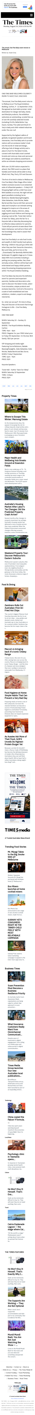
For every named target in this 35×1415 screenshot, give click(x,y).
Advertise (9, 1367)
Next (26, 386)
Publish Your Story (11, 1376)
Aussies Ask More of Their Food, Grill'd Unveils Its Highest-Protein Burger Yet (16, 740)
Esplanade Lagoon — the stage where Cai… (16, 1227)
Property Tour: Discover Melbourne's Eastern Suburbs (16, 556)
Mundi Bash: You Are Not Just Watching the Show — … (14, 1339)
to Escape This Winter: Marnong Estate (16, 418)
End (30, 386)
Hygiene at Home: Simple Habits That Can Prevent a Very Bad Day (16, 695)
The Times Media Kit (25, 1370)
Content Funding (11, 1373)
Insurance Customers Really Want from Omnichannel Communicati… (16, 1029)
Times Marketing (24, 1376)
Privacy (15, 1370)
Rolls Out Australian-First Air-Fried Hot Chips (14, 608)
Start (3, 386)
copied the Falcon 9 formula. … (16, 1120)
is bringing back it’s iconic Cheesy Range (15, 652)
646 (21, 386)
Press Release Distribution (17, 1398)
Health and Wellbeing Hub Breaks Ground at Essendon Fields (15, 461)
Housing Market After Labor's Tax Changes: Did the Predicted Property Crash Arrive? (15, 509)
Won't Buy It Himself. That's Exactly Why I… (15, 1271)
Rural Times (24, 1378)
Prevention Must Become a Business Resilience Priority (16, 989)
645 (17, 386)
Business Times (13, 1378)
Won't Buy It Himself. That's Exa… (15, 1192)
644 (13, 386)
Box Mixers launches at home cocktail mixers (16, 889)
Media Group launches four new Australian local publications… (15, 1070)
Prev (9, 386)
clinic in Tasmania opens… (16, 1157)
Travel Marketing (24, 1373)
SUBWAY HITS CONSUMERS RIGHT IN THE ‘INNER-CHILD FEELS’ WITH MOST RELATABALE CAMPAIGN (15, 928)
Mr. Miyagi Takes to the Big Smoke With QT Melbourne (16, 855)
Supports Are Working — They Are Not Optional (16, 1303)
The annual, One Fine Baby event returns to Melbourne (16, 48)
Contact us (17, 1367)
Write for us (7, 1370)
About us (26, 1367)
